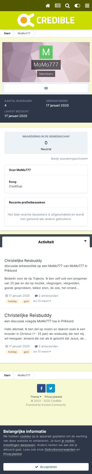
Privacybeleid (53, 396)
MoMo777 (55, 266)
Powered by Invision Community (46, 404)
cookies (25, 436)
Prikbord (10, 270)
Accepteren (47, 467)
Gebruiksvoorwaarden (60, 449)
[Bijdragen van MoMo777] (46, 88)
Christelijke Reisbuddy (23, 260)
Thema (35, 396)
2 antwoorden (48, 295)
